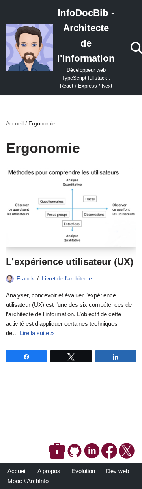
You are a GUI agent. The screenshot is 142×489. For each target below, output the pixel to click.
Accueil (15, 123)
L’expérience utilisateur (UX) (69, 261)
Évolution (83, 471)
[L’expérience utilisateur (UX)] (71, 207)
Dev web (117, 471)
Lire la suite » (37, 333)
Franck (25, 279)
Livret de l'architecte (67, 279)
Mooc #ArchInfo (28, 481)
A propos (48, 471)
